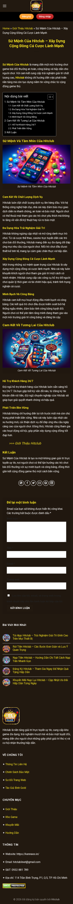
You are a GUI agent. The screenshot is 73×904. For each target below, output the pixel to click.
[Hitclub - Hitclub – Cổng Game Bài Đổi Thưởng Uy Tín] (36, 6)
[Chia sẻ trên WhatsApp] (21, 483)
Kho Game (11, 817)
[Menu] (5, 6)
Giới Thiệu (11, 809)
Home (6, 28)
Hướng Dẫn (12, 832)
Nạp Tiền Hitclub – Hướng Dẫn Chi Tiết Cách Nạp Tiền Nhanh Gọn (41, 659)
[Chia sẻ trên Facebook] (27, 483)
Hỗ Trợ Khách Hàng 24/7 (24, 124)
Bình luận (13, 518)
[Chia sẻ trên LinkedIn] (52, 483)
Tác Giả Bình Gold (15, 787)
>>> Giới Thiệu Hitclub (25, 443)
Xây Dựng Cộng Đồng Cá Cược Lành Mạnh (32, 113)
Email (11, 563)
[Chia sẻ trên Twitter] (33, 483)
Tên (10, 548)
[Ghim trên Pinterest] (46, 483)
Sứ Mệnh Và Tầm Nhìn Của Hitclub (26, 101)
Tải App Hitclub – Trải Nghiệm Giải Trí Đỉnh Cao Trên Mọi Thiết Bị (40, 637)
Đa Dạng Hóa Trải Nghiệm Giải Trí (28, 109)
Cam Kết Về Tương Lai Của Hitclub (26, 120)
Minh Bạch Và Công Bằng (24, 117)
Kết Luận (11, 132)
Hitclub (55, 899)
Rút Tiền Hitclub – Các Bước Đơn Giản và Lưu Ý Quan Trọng (40, 648)
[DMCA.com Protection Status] (14, 885)
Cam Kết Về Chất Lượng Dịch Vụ (27, 105)
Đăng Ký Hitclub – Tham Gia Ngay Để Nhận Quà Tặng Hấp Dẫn (40, 670)
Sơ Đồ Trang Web (15, 780)
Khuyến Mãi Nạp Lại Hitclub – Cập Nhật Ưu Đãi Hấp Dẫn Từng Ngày (40, 681)
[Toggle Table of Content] (49, 97)
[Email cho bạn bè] (39, 483)
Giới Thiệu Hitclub (22, 28)
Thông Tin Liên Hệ (16, 764)
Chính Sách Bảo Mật (17, 772)
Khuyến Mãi (12, 824)
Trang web (13, 579)
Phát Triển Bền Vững (22, 128)
